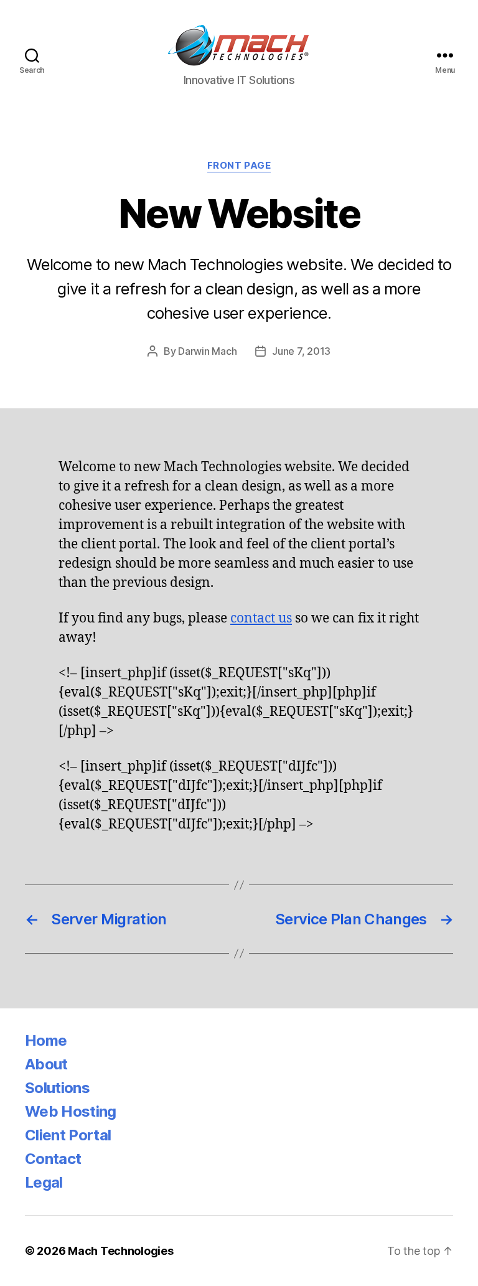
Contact (53, 1159)
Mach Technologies (120, 1250)
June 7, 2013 (301, 351)
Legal (44, 1182)
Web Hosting (70, 1111)
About (46, 1064)
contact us (261, 618)
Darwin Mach (207, 351)
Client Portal (68, 1135)
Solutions (57, 1088)
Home (46, 1040)
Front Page (239, 165)
